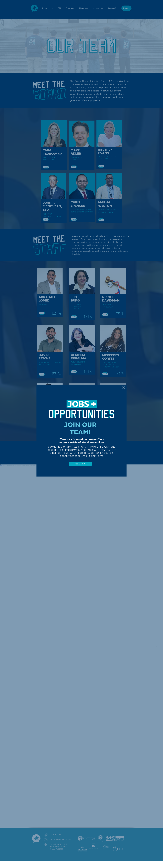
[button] (124, 387)
